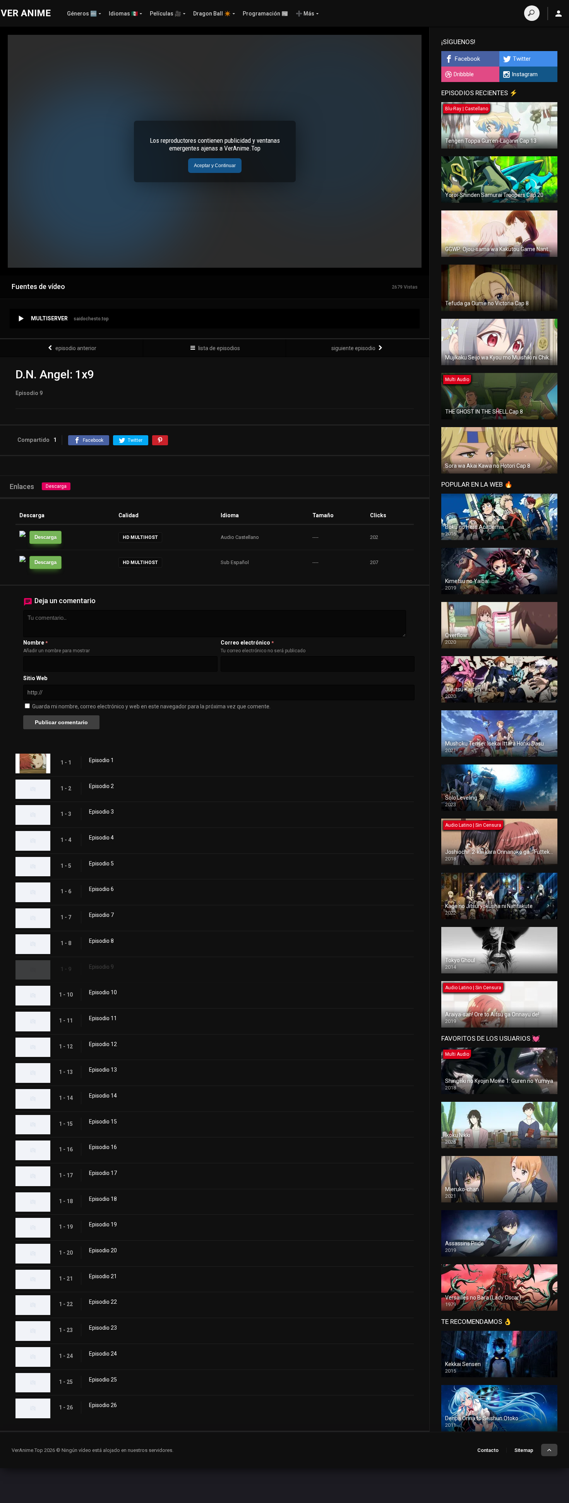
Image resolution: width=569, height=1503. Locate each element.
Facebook (467, 58)
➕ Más (305, 13)
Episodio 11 (103, 1018)
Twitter (522, 58)
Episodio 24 (103, 1354)
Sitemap (523, 1450)
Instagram (525, 74)
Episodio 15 (103, 1121)
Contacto (488, 1450)
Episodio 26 (103, 1405)
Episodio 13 (103, 1070)
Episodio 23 (103, 1328)
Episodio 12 (103, 1044)
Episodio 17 (103, 1173)
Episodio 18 (103, 1199)
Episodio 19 (103, 1224)
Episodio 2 (101, 786)
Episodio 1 (101, 760)
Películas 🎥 (165, 13)
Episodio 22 (103, 1302)
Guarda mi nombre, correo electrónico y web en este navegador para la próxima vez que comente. (151, 706)
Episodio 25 (103, 1379)
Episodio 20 (103, 1250)
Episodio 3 (101, 812)
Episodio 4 (101, 837)
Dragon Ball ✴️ (212, 13)
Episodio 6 (101, 889)
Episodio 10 (103, 992)
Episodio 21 (103, 1276)
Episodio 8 (101, 941)
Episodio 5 (101, 863)
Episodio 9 (101, 967)
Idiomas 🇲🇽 (123, 13)
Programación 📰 (265, 13)
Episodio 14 (103, 1096)
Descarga (56, 486)
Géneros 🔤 (82, 13)
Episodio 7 (101, 915)
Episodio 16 (103, 1147)
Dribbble (464, 74)
